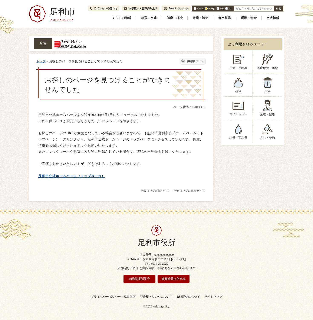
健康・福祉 (175, 18)
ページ (211, 8)
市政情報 (273, 18)
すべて (200, 8)
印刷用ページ (195, 61)
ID (229, 8)
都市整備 (224, 18)
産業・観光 (200, 18)
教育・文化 (149, 18)
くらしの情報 (121, 18)
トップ (41, 61)
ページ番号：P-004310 (189, 107)
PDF (222, 8)
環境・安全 (249, 18)
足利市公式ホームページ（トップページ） (71, 176)
